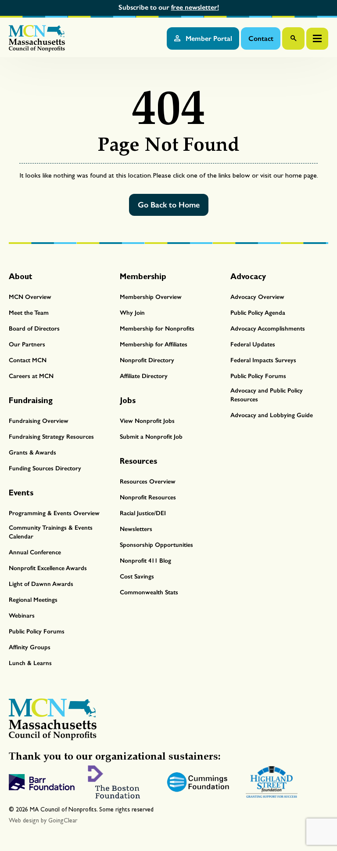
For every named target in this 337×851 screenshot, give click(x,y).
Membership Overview (151, 297)
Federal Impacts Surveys (263, 360)
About (20, 276)
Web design (24, 820)
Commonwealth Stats (149, 592)
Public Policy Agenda (257, 312)
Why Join (132, 312)
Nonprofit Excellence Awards (48, 568)
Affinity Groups (29, 647)
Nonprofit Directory (147, 360)
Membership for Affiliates (153, 344)
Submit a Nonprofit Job (151, 436)
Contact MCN (28, 360)
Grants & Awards (32, 452)
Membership (143, 276)
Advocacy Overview (257, 297)
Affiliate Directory (144, 376)
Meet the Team (29, 312)
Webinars (22, 615)
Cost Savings (137, 576)
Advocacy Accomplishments (267, 328)
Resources (138, 461)
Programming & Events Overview (54, 513)
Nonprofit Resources (148, 497)
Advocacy (248, 276)
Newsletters (136, 529)
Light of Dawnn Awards (41, 584)
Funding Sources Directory (45, 468)
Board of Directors (34, 328)
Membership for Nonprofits (157, 328)
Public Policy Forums (258, 376)
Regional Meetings (33, 600)
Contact (260, 38)
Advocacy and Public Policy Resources (266, 395)
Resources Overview (148, 481)
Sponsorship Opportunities (156, 545)
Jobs (128, 400)
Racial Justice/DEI (143, 513)
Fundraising (31, 400)
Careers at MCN (31, 376)
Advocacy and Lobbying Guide (271, 415)
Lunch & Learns (30, 663)
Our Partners (27, 344)
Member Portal (208, 38)
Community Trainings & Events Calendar (51, 532)
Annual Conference (35, 552)
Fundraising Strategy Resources (51, 436)
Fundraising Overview (38, 421)
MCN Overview (30, 297)
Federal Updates (252, 344)
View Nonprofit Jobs (147, 421)
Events (21, 492)
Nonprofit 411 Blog (145, 560)
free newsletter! (195, 7)
